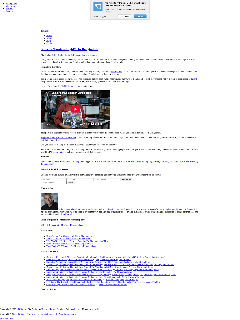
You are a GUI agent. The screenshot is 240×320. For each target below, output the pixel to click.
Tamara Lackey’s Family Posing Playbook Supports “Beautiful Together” (144, 274)
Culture (55, 161)
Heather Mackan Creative (52, 309)
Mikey (157, 161)
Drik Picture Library (132, 161)
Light (151, 161)
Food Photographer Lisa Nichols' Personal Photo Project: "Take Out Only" (79, 269)
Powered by (97, 17)
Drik (195, 79)
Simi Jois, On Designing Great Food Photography (137, 269)
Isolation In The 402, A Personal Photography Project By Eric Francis (77, 282)
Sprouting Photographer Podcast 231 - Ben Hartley (68, 262)
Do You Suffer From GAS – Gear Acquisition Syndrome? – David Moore (78, 257)
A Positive (101, 161)
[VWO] (105, 17)
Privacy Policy (6, 318)
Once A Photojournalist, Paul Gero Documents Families (135, 282)
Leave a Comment (90, 55)
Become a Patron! (49, 289)
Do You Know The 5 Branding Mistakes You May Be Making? (122, 262)
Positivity (165, 161)
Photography (78, 161)
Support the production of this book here (58, 137)
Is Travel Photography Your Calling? (122, 279)
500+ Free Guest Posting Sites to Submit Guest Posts (69, 259)
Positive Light (123, 81)
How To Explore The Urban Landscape (115, 272)
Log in (73, 314)
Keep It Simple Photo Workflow (113, 284)
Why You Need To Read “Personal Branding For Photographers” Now (77, 241)
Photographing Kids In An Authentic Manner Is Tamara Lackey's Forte (77, 274)
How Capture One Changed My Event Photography (69, 236)
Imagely (95, 309)
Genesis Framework (48, 314)
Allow (140, 16)
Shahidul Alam (67, 86)
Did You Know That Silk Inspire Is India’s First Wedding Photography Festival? (139, 264)
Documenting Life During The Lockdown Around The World (73, 264)
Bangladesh (112, 161)
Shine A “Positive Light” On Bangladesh (69, 49)
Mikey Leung (117, 71)
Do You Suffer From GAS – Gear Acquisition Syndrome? (140, 257)
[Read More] (66, 214)
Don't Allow (124, 16)
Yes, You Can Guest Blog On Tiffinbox (113, 259)
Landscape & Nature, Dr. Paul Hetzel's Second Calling (70, 272)
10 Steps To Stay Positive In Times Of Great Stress (68, 238)
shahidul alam (177, 161)
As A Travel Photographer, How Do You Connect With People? (74, 279)
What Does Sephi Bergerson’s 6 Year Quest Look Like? (128, 267)
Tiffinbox (45, 31)
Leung (145, 161)
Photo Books (66, 161)
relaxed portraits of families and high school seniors (93, 209)
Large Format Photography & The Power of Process (121, 277)
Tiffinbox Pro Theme (27, 314)
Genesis (76, 309)
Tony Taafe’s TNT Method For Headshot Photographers (71, 246)
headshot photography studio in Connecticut (178, 209)
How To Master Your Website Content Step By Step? (69, 243)
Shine (186, 161)
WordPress (64, 314)
